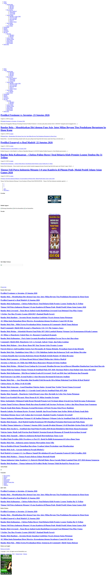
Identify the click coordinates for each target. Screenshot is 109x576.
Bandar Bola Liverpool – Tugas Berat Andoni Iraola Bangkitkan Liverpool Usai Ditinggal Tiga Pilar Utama (41, 311)
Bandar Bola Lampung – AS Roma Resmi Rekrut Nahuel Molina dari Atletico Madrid (33, 359)
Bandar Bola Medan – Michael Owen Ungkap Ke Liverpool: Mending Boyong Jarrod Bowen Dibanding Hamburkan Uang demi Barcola (52, 366)
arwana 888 (12, 13)
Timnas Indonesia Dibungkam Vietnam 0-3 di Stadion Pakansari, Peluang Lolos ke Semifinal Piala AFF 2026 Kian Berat (46, 418)
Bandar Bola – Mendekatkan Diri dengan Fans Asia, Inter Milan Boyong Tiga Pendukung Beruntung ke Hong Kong (45, 297)
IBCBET (11, 8)
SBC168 (11, 7)
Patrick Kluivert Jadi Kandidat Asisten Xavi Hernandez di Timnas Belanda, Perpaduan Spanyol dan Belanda (42, 349)
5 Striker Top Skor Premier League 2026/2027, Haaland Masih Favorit (27, 314)
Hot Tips (6, 32)
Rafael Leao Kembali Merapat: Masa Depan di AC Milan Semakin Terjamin (30, 397)
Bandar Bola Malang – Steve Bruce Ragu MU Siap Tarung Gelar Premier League (32, 345)
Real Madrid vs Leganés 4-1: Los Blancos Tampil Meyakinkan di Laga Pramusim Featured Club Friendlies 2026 (43, 453)
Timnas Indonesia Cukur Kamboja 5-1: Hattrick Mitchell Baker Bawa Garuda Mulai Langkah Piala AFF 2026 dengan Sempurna (50, 460)
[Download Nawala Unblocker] (54, 214)
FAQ (13, 554)
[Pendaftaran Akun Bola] (54, 259)
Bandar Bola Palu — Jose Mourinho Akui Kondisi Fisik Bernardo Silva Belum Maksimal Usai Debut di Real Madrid (45, 380)
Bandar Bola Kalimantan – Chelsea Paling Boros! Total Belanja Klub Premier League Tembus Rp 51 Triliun (42, 304)
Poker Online (10, 25)
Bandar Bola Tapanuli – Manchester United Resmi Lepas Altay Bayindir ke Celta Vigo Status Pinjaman (40, 394)
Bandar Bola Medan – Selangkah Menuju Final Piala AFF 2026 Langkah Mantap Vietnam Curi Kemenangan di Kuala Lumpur (49, 331)
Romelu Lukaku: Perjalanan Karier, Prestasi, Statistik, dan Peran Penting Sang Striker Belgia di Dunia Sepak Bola (44, 411)
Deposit (5, 28)
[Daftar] (3, 287)
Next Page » (6, 190)
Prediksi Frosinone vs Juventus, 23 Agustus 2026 (25, 115)
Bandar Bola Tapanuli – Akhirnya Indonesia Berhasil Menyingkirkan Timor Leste (32, 436)
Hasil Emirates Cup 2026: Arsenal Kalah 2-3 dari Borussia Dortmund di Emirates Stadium (35, 377)
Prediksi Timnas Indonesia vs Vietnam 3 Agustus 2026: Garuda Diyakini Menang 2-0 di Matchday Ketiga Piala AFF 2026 (47, 425)
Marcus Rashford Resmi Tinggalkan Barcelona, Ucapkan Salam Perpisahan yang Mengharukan (37, 446)
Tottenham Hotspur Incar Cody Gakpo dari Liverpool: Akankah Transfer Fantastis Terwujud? (37, 415)
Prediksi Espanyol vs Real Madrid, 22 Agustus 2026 (27, 142)
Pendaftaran (6, 27)
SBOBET (11, 5)
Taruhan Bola (10, 4)
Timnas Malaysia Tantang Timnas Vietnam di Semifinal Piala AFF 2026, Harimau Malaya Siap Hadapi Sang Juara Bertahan (48, 370)
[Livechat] (54, 202)
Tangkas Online (10, 39)
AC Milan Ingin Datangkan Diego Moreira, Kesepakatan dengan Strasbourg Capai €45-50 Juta (37, 321)
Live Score (6, 31)
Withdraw (6, 29)
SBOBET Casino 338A (15, 16)
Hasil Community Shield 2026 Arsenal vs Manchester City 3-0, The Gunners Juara (32, 328)
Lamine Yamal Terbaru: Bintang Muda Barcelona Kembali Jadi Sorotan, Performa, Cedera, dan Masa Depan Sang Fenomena (49, 404)
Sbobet (5, 483)
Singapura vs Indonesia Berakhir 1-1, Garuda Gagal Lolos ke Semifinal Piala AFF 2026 (34, 390)
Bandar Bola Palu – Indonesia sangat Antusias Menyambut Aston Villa (27, 443)
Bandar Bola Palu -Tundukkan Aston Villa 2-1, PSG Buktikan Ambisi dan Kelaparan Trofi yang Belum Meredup (43, 352)
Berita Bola (6, 44)
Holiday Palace (13, 21)
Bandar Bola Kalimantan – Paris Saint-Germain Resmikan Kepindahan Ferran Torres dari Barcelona (39, 338)
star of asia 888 (13, 19)
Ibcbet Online (7, 479)
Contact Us (8, 554)
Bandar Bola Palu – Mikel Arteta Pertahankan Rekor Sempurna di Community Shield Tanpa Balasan (39, 324)
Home (5, 1)
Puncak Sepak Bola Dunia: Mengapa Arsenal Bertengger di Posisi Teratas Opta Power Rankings (37, 408)
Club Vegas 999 (13, 17)
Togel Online (10, 23)
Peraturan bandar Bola (9, 482)
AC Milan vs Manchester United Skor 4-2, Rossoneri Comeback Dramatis (29, 335)
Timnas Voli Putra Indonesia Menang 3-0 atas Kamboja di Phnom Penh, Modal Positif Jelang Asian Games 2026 (43, 307)
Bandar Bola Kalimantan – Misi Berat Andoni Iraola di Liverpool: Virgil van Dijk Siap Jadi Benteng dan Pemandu (44, 373)
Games (5, 3)
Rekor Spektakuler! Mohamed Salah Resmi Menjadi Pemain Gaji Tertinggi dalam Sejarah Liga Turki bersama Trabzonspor (48, 401)
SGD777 (11, 20)
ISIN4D (11, 24)
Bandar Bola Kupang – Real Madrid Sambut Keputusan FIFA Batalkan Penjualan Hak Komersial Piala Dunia (43, 422)
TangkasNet (12, 12)
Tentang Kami (19, 554)
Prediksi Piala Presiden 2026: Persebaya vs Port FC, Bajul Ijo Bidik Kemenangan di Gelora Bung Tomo (40, 439)
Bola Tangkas (10, 9)
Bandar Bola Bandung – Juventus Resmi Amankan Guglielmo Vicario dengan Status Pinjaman (36, 317)
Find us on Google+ (5, 549)
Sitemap (25, 554)
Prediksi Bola (10, 41)
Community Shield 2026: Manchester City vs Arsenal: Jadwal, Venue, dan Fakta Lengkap (35, 342)
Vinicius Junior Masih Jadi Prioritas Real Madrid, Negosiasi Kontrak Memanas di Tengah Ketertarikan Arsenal (43, 432)
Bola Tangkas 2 (13, 11)
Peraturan (3, 554)
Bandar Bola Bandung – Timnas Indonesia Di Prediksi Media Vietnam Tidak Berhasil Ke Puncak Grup (40, 463)
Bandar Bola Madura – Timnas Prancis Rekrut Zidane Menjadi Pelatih (28, 457)
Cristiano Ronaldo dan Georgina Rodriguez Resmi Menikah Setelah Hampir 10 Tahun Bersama (37, 356)
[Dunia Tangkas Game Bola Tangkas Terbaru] (6, 574)
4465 (5, 189)
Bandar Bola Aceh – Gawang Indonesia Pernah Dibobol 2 (22, 450)
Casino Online (10, 15)
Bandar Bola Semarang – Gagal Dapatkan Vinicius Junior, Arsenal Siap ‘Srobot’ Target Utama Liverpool (41, 387)
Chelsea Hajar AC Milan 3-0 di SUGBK (16, 384)
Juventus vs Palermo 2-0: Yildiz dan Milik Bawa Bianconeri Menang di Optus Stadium (34, 363)
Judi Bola (9, 33)
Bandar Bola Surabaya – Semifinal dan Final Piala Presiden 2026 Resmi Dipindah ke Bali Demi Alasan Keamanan (44, 429)
